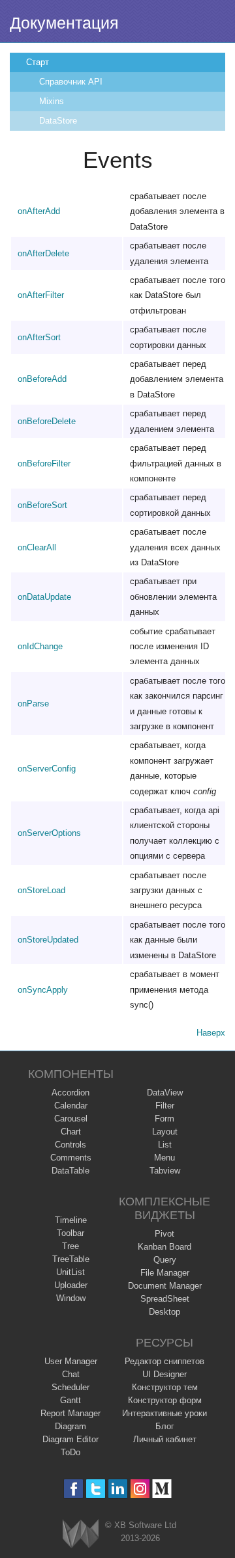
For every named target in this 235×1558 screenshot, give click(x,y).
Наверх (210, 1033)
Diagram (70, 1426)
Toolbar (70, 1233)
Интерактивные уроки (164, 1413)
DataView (165, 1092)
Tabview (164, 1170)
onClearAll (37, 547)
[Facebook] (73, 1489)
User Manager (70, 1361)
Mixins (51, 101)
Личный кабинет (164, 1439)
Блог (164, 1426)
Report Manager (70, 1413)
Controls (70, 1144)
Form (164, 1118)
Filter (164, 1105)
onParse (33, 703)
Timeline (71, 1220)
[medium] (162, 1489)
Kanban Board (164, 1247)
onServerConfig (47, 768)
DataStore (58, 121)
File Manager (164, 1273)
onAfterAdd (39, 211)
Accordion (70, 1092)
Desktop (164, 1312)
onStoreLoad (41, 890)
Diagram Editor (70, 1439)
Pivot (164, 1234)
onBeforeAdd (42, 379)
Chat (71, 1374)
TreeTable (70, 1259)
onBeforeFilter (44, 463)
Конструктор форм (165, 1400)
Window (71, 1298)
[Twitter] (96, 1489)
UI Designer (164, 1374)
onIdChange (40, 646)
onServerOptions (49, 833)
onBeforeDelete (47, 421)
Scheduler (70, 1387)
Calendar (70, 1105)
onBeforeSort (42, 505)
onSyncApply (43, 990)
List (165, 1144)
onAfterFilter (41, 295)
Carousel (70, 1118)
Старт (37, 62)
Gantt (70, 1400)
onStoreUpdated (48, 940)
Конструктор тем (165, 1387)
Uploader (70, 1285)
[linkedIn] (118, 1489)
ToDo (70, 1452)
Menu (164, 1157)
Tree (70, 1246)
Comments (70, 1157)
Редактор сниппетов (164, 1361)
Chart (71, 1131)
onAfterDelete (43, 253)
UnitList (70, 1272)
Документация (64, 23)
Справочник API (70, 82)
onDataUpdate (44, 597)
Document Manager (165, 1286)
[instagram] (140, 1489)
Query (164, 1260)
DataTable (70, 1170)
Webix (81, 1533)
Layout (165, 1131)
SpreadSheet (164, 1299)
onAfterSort (39, 337)
